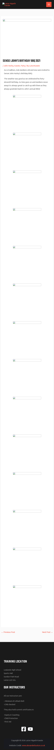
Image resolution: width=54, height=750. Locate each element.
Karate (17, 66)
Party (23, 66)
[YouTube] (30, 729)
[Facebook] (23, 729)
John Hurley (9, 66)
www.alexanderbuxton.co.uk (33, 745)
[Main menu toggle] (48, 4)
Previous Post (8, 632)
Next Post (47, 632)
